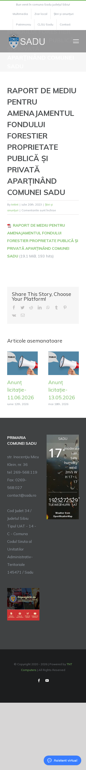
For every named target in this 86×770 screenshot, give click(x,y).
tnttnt (14, 204)
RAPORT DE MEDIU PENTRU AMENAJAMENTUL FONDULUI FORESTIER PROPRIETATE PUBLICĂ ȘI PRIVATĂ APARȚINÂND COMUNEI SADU (42, 240)
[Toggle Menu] (76, 41)
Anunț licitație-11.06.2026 (20, 390)
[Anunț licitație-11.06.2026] (22, 362)
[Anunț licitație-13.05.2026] (63, 362)
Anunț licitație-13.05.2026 (61, 390)
